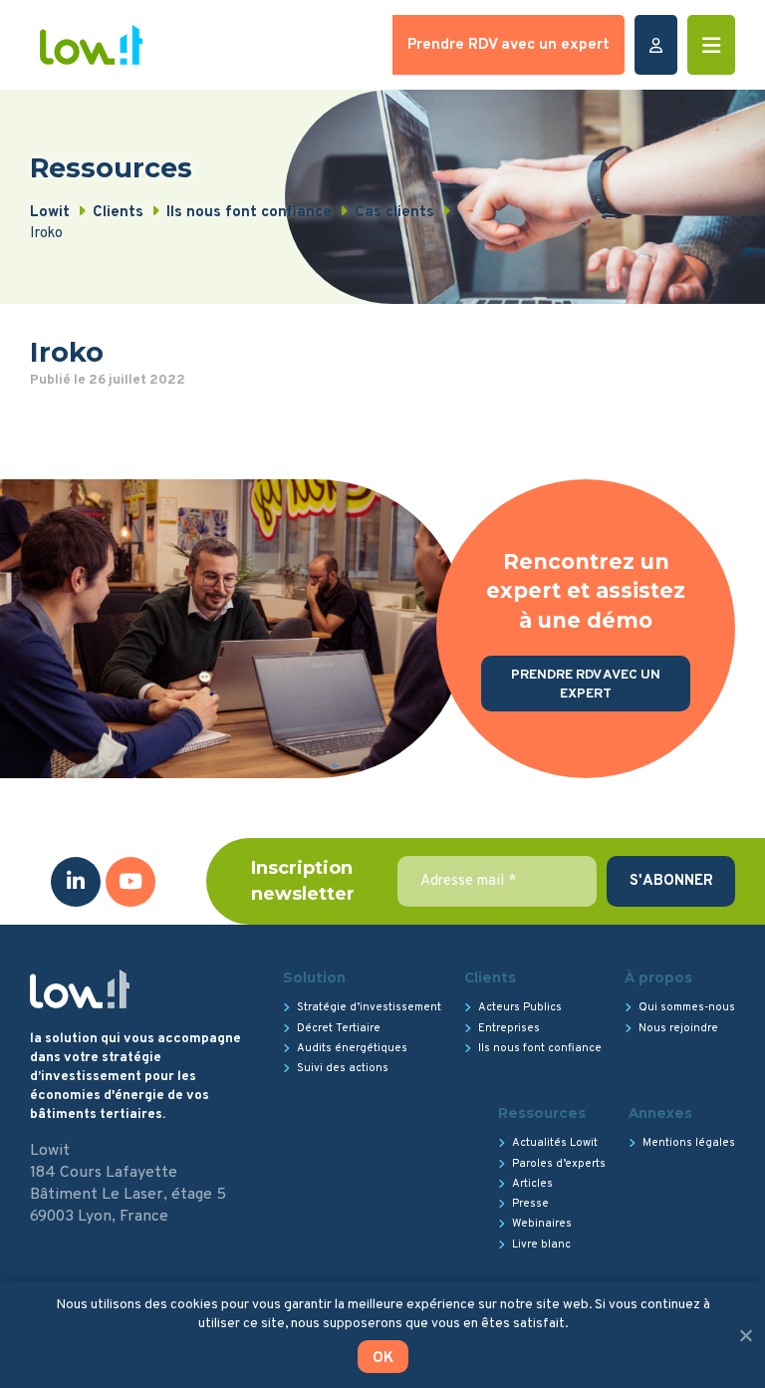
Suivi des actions (342, 1068)
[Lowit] (91, 45)
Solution (314, 977)
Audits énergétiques (352, 1048)
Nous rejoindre (678, 1028)
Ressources (542, 1113)
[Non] (745, 1335)
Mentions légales (688, 1143)
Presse (530, 1204)
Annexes (660, 1113)
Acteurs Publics (520, 1007)
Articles (532, 1184)
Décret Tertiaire (339, 1028)
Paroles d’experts (559, 1164)
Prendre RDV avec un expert (508, 45)
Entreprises (509, 1028)
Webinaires (542, 1224)
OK (383, 1358)
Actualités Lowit (555, 1143)
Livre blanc (541, 1244)
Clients (490, 977)
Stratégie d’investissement (369, 1007)
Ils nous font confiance (540, 1048)
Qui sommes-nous (686, 1007)
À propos (658, 977)
